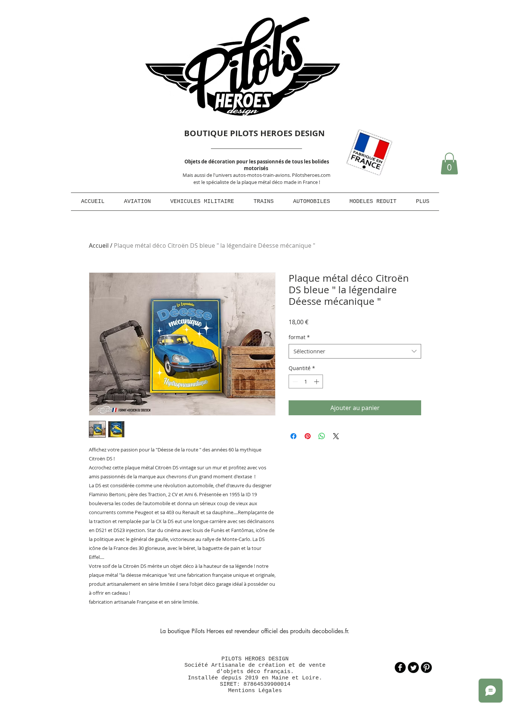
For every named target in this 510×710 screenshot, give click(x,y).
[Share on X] (336, 436)
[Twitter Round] (413, 667)
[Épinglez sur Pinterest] (307, 436)
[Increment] (317, 381)
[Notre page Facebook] (400, 667)
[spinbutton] (305, 381)
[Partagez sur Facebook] (293, 436)
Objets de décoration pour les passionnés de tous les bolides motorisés (256, 165)
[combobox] (355, 351)
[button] (449, 164)
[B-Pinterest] (426, 667)
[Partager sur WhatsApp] (321, 436)
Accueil (99, 245)
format (299, 337)
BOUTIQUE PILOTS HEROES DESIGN (254, 133)
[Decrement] (294, 381)
